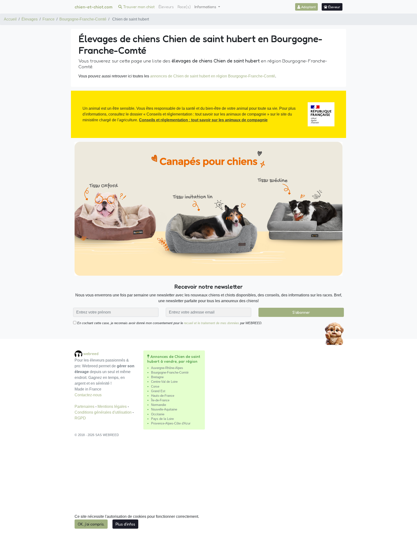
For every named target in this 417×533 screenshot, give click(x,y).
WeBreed (90, 353)
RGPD (80, 418)
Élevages (29, 19)
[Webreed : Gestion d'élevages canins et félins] (79, 354)
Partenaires (85, 406)
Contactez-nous (88, 395)
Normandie (158, 405)
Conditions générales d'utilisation (103, 412)
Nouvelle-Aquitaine (164, 409)
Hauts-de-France (162, 395)
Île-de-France (160, 400)
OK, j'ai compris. (91, 524)
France (48, 19)
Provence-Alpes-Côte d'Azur (170, 423)
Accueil (10, 19)
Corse (155, 386)
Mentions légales (112, 406)
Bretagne (157, 377)
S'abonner (301, 312)
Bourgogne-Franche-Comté (82, 19)
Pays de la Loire (162, 419)
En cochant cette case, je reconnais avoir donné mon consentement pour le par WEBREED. (169, 323)
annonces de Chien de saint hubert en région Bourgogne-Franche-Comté (212, 76)
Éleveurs (166, 6)
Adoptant (308, 7)
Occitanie (157, 414)
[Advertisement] (208, 487)
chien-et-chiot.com (93, 6)
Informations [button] (206, 6)
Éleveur (333, 7)
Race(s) (184, 6)
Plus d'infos (125, 524)
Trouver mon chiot (138, 6)
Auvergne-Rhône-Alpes (167, 368)
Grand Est (158, 391)
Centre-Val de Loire (164, 381)
